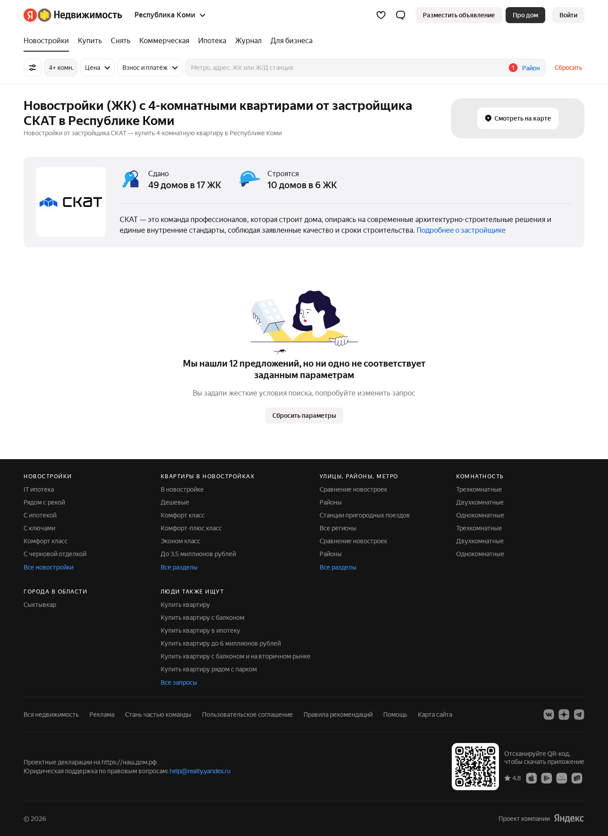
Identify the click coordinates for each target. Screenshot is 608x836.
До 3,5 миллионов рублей (198, 553)
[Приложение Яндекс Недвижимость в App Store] (531, 777)
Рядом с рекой (44, 502)
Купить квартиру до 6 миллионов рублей (221, 643)
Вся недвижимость (51, 714)
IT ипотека (39, 489)
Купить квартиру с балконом (202, 617)
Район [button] (531, 68)
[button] (401, 15)
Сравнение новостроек (353, 489)
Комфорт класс (46, 541)
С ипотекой (40, 515)
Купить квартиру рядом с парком (209, 669)
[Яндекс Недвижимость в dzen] (564, 714)
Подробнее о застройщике (461, 230)
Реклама (101, 714)
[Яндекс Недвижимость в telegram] (579, 714)
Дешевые (175, 502)
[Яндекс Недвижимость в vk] (548, 714)
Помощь (395, 714)
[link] (568, 15)
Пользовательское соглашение (247, 714)
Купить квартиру (185, 604)
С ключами (39, 528)
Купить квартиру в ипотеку (200, 630)
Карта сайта (435, 714)
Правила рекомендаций (338, 714)
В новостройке (182, 489)
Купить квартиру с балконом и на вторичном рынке (236, 656)
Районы (331, 502)
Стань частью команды (158, 714)
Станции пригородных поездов (365, 515)
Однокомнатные (480, 515)
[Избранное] (381, 15)
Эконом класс (180, 541)
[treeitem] (48, 41)
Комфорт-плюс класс (191, 528)
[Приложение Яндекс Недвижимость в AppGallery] (561, 777)
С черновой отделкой (55, 553)
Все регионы (338, 528)
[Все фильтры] (32, 68)
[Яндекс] (568, 818)
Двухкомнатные (480, 502)
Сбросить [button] (568, 67)
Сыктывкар (40, 604)
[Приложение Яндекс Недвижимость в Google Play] (546, 777)
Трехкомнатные (479, 489)
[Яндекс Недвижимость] (73, 15)
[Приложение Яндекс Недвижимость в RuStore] (577, 777)
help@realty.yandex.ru (200, 771)
